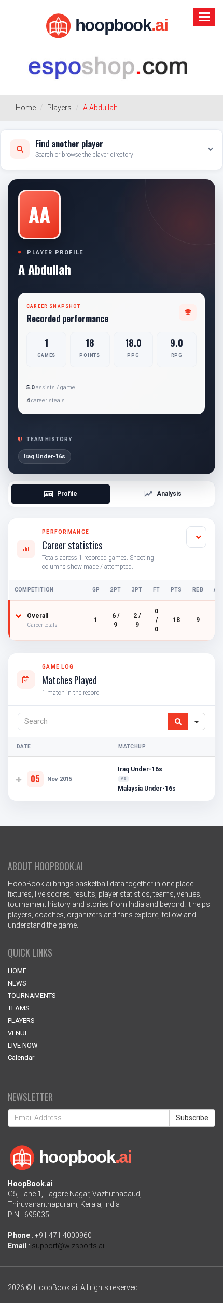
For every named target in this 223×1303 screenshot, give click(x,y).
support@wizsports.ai (68, 1245)
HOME (17, 971)
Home (26, 107)
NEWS (17, 983)
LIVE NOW (23, 1045)
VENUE (18, 1033)
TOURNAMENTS (32, 995)
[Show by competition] (196, 537)
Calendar (21, 1058)
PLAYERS (21, 1020)
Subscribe (192, 1118)
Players (59, 107)
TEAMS (19, 1008)
